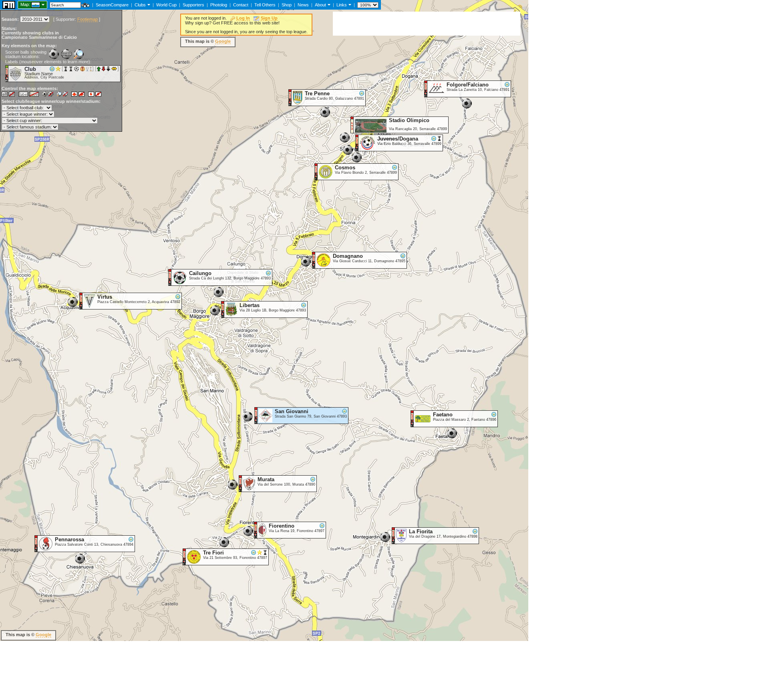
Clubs (140, 4)
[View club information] (148, 4)
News (303, 4)
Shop (287, 4)
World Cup (166, 4)
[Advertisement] (426, 24)
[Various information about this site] (328, 4)
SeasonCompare (112, 4)
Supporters (193, 4)
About (320, 4)
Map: (25, 4)
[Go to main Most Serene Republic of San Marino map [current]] (30, 4)
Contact (240, 4)
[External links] (349, 4)
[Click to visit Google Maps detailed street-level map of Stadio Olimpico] (352, 131)
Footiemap (87, 19)
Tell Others (265, 4)
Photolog (218, 4)
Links (341, 4)
